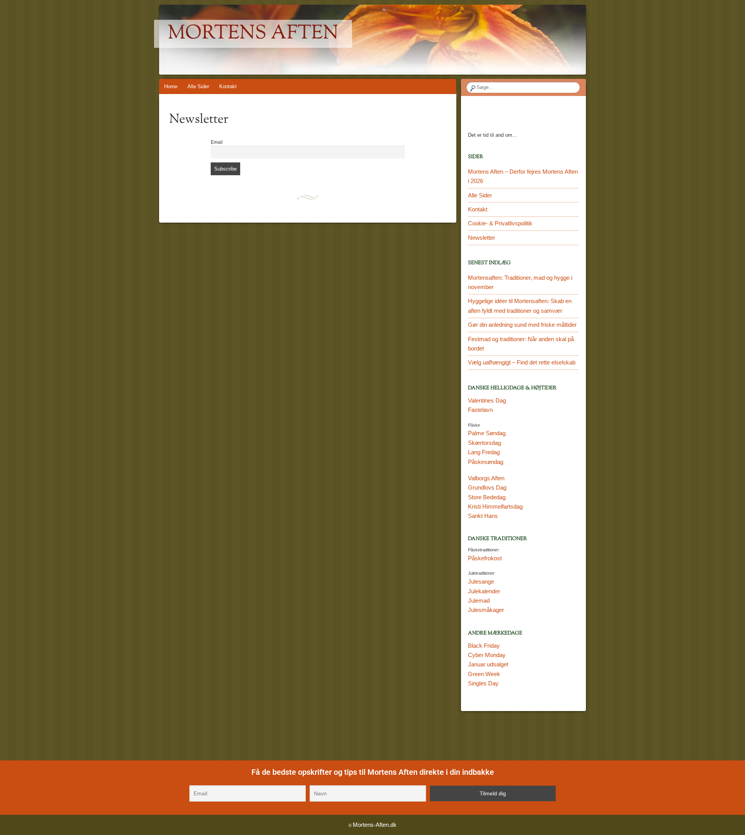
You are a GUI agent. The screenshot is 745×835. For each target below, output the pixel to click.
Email (217, 142)
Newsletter (481, 237)
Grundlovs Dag (487, 487)
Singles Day (483, 683)
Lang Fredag (484, 452)
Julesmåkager (486, 610)
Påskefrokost (485, 558)
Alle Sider (198, 86)
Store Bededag (487, 497)
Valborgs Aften (486, 478)
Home (170, 86)
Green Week (484, 674)
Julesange (481, 581)
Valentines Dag (487, 400)
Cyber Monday (487, 655)
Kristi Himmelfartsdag (495, 506)
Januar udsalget (488, 664)
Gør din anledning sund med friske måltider (522, 324)
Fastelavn (480, 409)
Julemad (479, 600)
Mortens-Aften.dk (375, 824)
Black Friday (484, 645)
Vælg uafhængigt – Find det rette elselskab (521, 362)
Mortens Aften (253, 34)
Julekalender (484, 591)
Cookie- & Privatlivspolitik (500, 223)
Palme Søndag (487, 433)
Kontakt (228, 86)
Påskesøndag (485, 461)
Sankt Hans (483, 516)
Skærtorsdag (484, 442)
